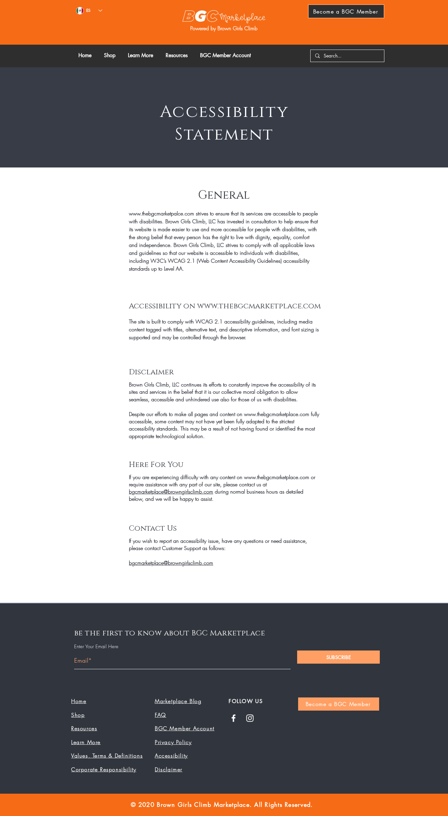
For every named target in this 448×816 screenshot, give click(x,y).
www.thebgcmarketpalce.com (161, 213)
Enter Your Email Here (96, 646)
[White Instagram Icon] (250, 718)
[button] (142, 55)
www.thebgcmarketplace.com (259, 306)
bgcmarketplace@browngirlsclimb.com (171, 491)
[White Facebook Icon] (233, 718)
